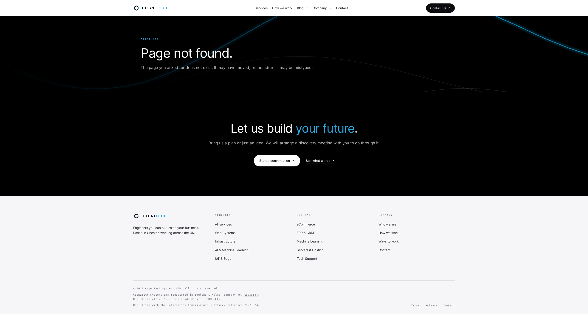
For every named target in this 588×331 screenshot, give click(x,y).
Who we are (387, 224)
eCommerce (306, 224)
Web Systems (225, 233)
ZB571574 (251, 305)
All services (223, 224)
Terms (415, 305)
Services (261, 8)
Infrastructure (225, 241)
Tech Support (307, 258)
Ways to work (389, 241)
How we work (282, 8)
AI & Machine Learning (232, 250)
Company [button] (320, 8)
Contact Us (438, 8)
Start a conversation (274, 161)
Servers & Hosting (310, 250)
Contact (342, 8)
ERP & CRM (305, 233)
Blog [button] (300, 8)
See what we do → (320, 161)
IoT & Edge (223, 258)
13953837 (251, 294)
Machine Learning (310, 241)
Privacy (431, 305)
